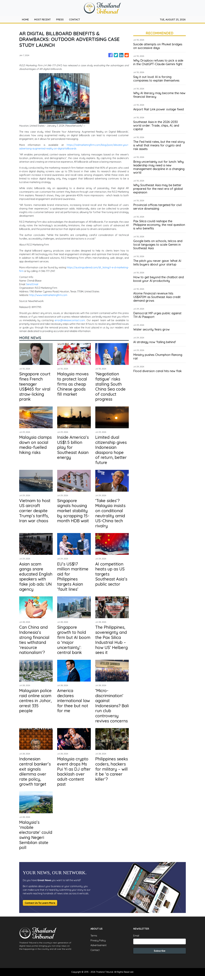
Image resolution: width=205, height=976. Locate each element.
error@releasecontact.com (70, 320)
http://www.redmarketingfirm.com (48, 295)
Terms (93, 935)
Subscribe (159, 950)
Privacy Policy (98, 940)
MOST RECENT (42, 19)
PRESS (60, 19)
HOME (25, 19)
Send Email (32, 284)
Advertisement (98, 945)
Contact (95, 950)
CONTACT (74, 19)
